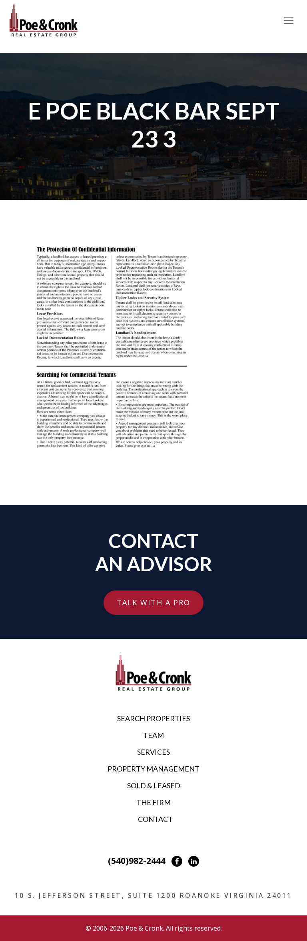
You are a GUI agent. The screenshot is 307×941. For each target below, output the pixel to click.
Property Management (153, 768)
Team (153, 735)
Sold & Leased (153, 785)
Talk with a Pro (154, 602)
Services (153, 752)
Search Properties (153, 718)
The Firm (153, 802)
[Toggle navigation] (288, 20)
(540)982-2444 (136, 860)
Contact (155, 819)
